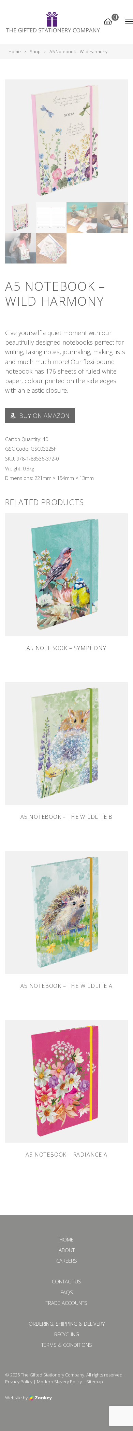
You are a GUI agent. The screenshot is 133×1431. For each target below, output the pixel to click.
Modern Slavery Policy (59, 1382)
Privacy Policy (18, 1382)
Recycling (66, 1334)
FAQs (66, 1292)
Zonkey (43, 1398)
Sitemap (94, 1382)
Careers (66, 1260)
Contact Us (66, 1281)
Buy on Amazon (43, 415)
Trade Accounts (66, 1302)
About (67, 1250)
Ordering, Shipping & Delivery (67, 1323)
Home (66, 1239)
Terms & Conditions (66, 1344)
